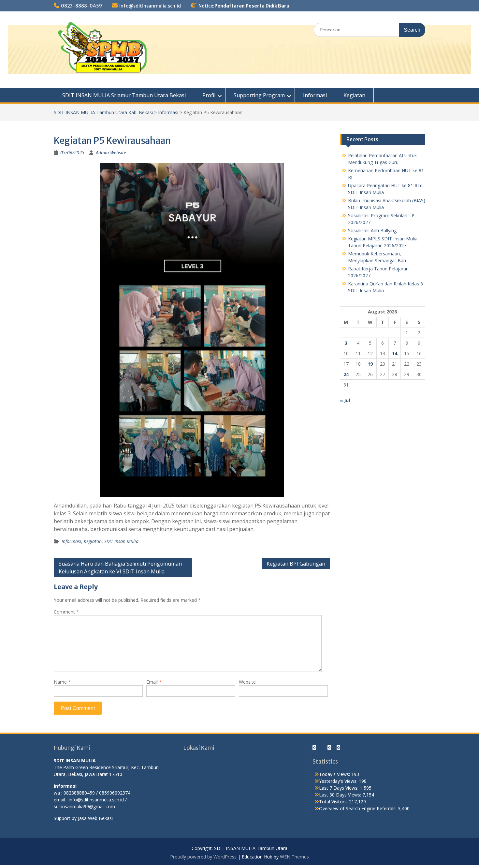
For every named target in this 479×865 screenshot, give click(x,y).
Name (62, 682)
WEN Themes (294, 857)
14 (394, 353)
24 (346, 374)
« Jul (345, 400)
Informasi (315, 95)
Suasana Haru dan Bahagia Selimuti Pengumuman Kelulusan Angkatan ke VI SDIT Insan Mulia (120, 567)
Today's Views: (335, 774)
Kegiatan (354, 95)
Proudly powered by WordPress (203, 857)
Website (247, 682)
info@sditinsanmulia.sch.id (150, 6)
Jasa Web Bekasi (95, 818)
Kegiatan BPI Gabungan (296, 563)
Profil (208, 95)
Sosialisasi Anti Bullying (372, 230)
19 (370, 364)
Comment (66, 612)
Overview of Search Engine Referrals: (358, 808)
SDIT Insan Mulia (121, 541)
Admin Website (111, 152)
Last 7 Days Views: (339, 788)
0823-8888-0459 (81, 6)
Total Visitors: (334, 801)
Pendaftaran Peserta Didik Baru (251, 6)
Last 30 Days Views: (340, 795)
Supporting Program (259, 95)
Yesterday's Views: (339, 781)
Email (154, 682)
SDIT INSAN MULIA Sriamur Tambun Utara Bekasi (124, 95)
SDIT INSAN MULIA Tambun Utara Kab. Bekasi (103, 112)
